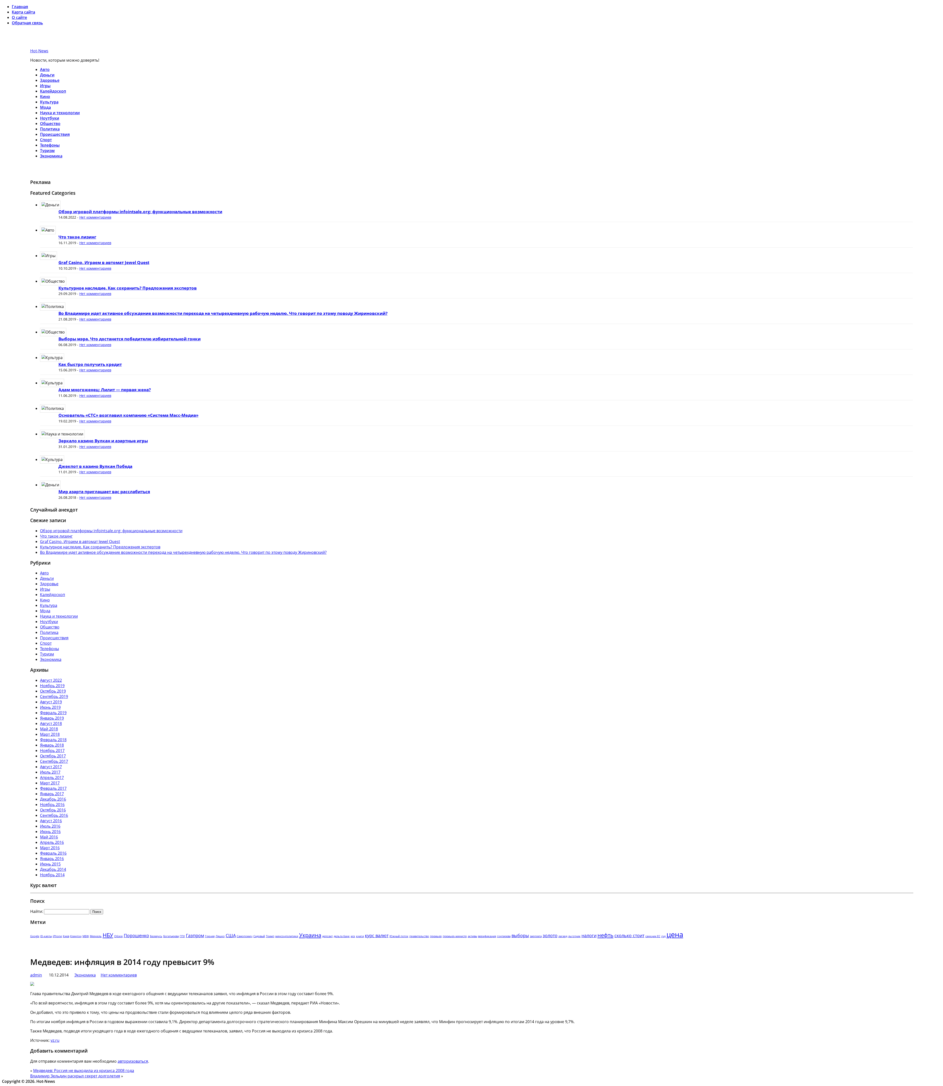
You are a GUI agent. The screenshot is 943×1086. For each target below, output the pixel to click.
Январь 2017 (52, 793)
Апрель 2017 (52, 777)
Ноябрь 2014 (52, 874)
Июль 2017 (50, 772)
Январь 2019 (52, 718)
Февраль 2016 (53, 853)
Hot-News (39, 51)
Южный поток (398, 936)
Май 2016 (49, 837)
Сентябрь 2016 (54, 815)
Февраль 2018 (53, 739)
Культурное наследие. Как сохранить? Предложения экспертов (127, 288)
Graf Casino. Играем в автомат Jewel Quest (103, 262)
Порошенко (136, 935)
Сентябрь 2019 (54, 696)
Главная (20, 6)
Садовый (259, 936)
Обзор (118, 936)
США (231, 935)
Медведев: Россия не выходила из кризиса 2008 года (83, 1070)
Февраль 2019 (53, 712)
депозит (327, 936)
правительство (419, 936)
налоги (589, 935)
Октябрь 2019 (53, 691)
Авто (45, 69)
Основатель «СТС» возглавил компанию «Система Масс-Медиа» (128, 415)
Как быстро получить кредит (90, 364)
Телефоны (50, 145)
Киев (66, 936)
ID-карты (46, 936)
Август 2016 (51, 820)
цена (674, 934)
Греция (210, 936)
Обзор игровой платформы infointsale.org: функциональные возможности (140, 211)
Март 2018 (50, 734)
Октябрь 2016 (53, 810)
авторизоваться (133, 1061)
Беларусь (156, 936)
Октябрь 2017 (53, 756)
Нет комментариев (95, 217)
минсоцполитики (286, 936)
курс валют (376, 935)
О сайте (19, 17)
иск (353, 936)
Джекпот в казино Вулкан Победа (95, 466)
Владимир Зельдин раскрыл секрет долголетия (75, 1076)
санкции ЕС (652, 936)
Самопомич (244, 936)
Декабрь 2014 (53, 869)
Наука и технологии (60, 112)
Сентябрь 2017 (54, 761)
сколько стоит (629, 935)
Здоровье (49, 80)
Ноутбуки (49, 118)
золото (550, 935)
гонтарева (504, 936)
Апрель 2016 (52, 842)
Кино (45, 96)
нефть (605, 935)
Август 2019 (51, 702)
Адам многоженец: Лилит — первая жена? (104, 389)
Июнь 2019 (50, 707)
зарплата (536, 936)
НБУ (108, 935)
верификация (487, 936)
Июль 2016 (50, 826)
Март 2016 (50, 847)
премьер (436, 936)
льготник (574, 936)
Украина (310, 935)
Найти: (36, 911)
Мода (45, 107)
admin (36, 975)
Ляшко (220, 936)
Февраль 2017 (53, 788)
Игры (45, 85)
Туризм (47, 150)
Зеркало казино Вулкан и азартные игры (103, 441)
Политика (50, 129)
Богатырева (171, 936)
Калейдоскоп (53, 91)
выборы (520, 935)
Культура (49, 102)
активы (472, 936)
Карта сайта (23, 12)
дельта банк (342, 936)
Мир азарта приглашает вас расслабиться (104, 491)
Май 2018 (49, 729)
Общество (50, 123)
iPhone (57, 936)
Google (34, 936)
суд (663, 936)
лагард (562, 936)
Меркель (96, 936)
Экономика (51, 156)
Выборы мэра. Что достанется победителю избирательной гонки (129, 339)
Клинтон (76, 936)
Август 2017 (51, 766)
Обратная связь (27, 23)
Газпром (195, 935)
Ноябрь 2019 (52, 685)
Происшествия (55, 134)
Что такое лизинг (77, 237)
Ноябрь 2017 (52, 750)
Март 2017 (50, 783)
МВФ (86, 936)
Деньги (47, 75)
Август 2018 (51, 723)
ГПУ (182, 936)
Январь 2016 (52, 858)
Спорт (46, 139)
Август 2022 (51, 680)
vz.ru (55, 1040)
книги (360, 936)
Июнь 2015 (50, 864)
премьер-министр (455, 936)
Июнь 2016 (50, 831)
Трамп (270, 936)
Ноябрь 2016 (52, 804)
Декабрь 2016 (53, 799)
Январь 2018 (52, 745)
